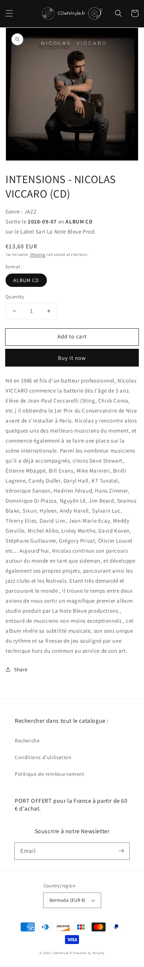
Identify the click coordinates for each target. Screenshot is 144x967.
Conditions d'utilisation (43, 757)
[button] (9, 13)
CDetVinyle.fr (62, 953)
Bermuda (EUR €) (67, 900)
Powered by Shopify (88, 953)
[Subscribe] (121, 851)
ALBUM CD (26, 280)
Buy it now (72, 357)
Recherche (27, 740)
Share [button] (21, 669)
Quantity (15, 297)
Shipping (37, 254)
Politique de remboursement (50, 774)
